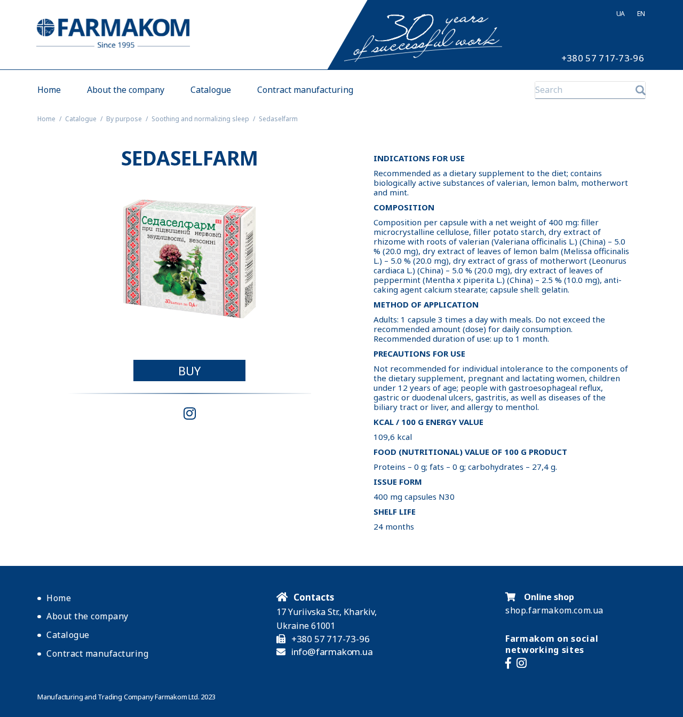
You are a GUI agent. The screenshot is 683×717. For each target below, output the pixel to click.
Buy (189, 371)
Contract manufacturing (305, 90)
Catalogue (210, 90)
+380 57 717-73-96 (602, 58)
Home (49, 90)
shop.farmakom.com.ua (554, 610)
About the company (125, 90)
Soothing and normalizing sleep (200, 118)
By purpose (124, 118)
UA (620, 14)
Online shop (548, 597)
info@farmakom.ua (332, 652)
